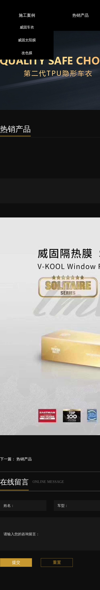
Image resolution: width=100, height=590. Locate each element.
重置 (57, 562)
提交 (16, 562)
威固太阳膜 (27, 40)
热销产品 (80, 15)
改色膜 (27, 53)
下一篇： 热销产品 (16, 459)
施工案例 (27, 15)
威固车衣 (27, 27)
